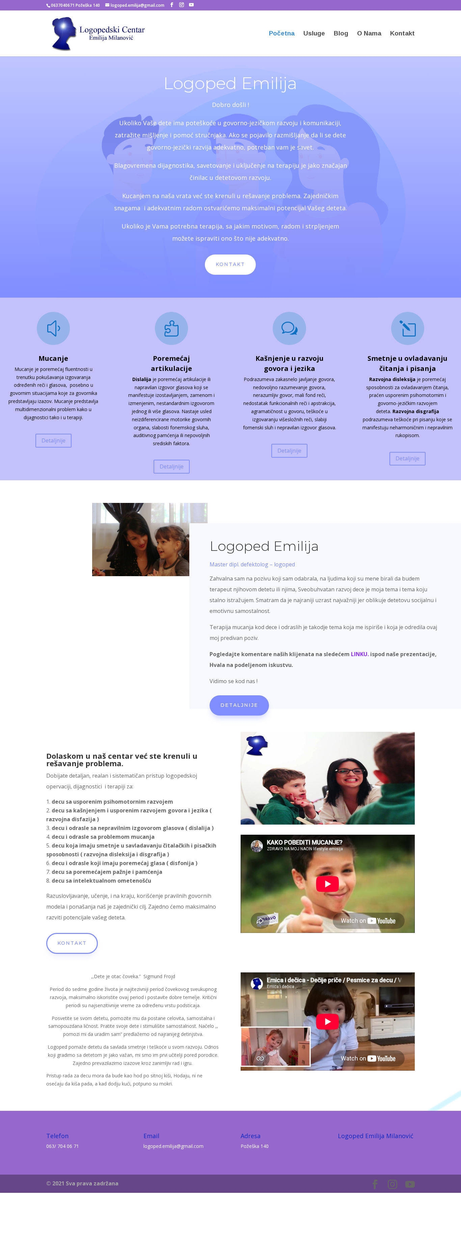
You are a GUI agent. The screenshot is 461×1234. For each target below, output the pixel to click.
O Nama (369, 34)
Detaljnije (53, 440)
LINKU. (360, 654)
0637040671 (63, 5)
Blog (341, 34)
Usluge (314, 34)
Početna (282, 34)
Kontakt (402, 34)
